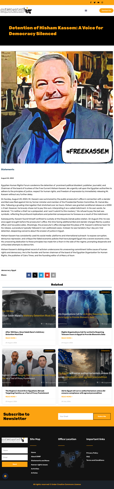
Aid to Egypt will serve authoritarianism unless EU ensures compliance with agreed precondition (83, 392)
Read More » (11, 338)
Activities (35, 469)
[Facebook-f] (91, 2)
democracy (6, 270)
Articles (34, 473)
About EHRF (36, 457)
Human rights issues (39, 465)
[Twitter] (95, 2)
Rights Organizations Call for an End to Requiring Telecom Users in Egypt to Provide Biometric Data (83, 333)
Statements (7, 169)
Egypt (13, 270)
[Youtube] (98, 2)
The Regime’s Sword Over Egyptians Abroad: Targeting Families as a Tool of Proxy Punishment (27, 392)
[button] (86, 10)
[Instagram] (102, 2)
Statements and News (40, 461)
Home (33, 452)
